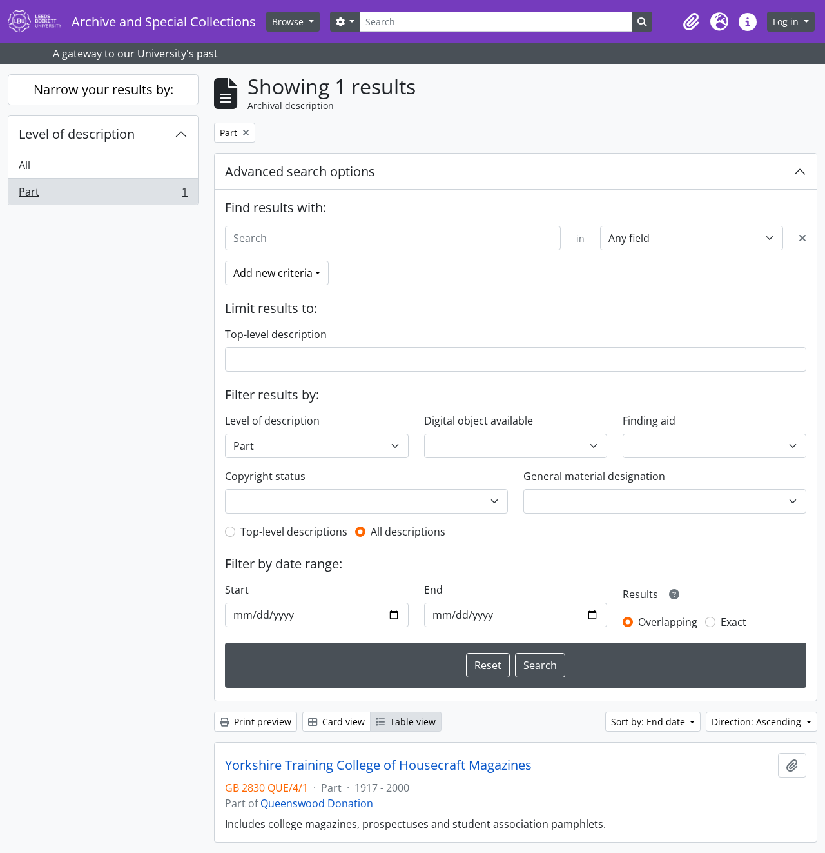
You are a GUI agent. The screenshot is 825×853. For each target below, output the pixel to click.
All (24, 165)
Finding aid (649, 421)
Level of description (77, 134)
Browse (289, 21)
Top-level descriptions (293, 532)
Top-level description (276, 334)
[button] (691, 22)
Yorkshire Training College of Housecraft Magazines (378, 765)
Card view (342, 722)
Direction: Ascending (758, 722)
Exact (733, 622)
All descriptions (408, 532)
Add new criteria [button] (273, 273)
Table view (411, 722)
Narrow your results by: (103, 89)
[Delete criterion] (802, 238)
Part (103, 195)
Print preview (261, 722)
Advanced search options (300, 171)
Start (237, 590)
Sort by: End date (649, 722)
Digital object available (478, 421)
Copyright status (265, 476)
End (433, 590)
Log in (787, 21)
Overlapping (667, 622)
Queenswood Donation (316, 803)
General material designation (594, 476)
